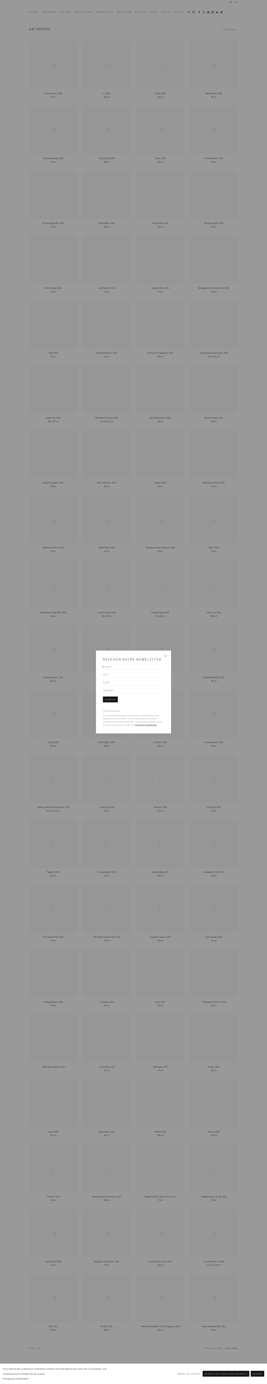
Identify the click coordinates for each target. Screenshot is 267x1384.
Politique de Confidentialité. (146, 725)
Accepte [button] (257, 1374)
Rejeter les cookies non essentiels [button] (226, 1374)
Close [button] (165, 657)
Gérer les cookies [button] (189, 1374)
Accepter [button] (110, 699)
